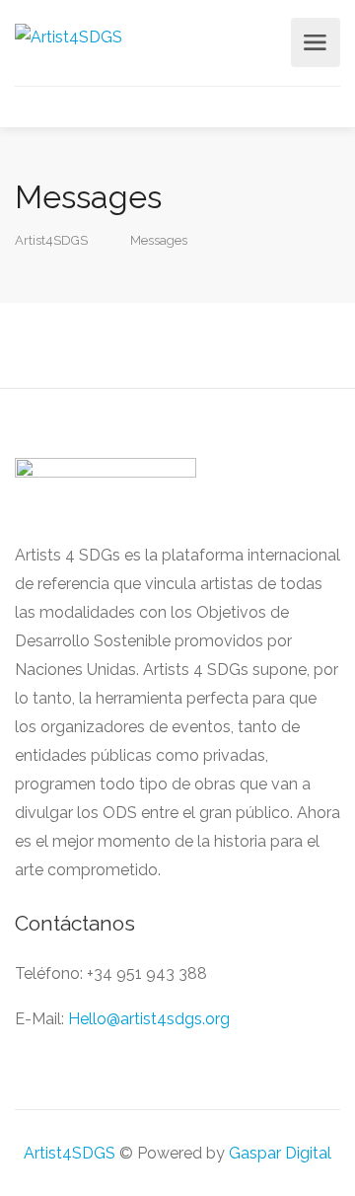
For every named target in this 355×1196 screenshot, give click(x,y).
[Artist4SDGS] (68, 36)
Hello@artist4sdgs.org (149, 1018)
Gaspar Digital (280, 1153)
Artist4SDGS (69, 1153)
